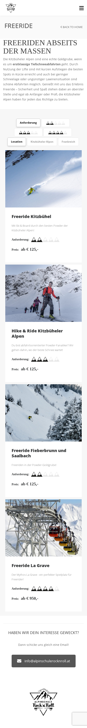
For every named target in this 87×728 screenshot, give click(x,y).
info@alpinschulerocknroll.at (47, 661)
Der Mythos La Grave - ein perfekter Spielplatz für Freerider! (42, 577)
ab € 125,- (29, 249)
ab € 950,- (29, 598)
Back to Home (72, 27)
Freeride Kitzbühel (43, 178)
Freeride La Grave (43, 528)
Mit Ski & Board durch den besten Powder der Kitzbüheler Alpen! (40, 228)
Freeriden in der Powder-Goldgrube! (34, 465)
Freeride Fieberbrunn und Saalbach (43, 413)
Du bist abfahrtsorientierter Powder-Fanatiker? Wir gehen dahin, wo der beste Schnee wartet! (42, 347)
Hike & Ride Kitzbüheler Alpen (43, 293)
